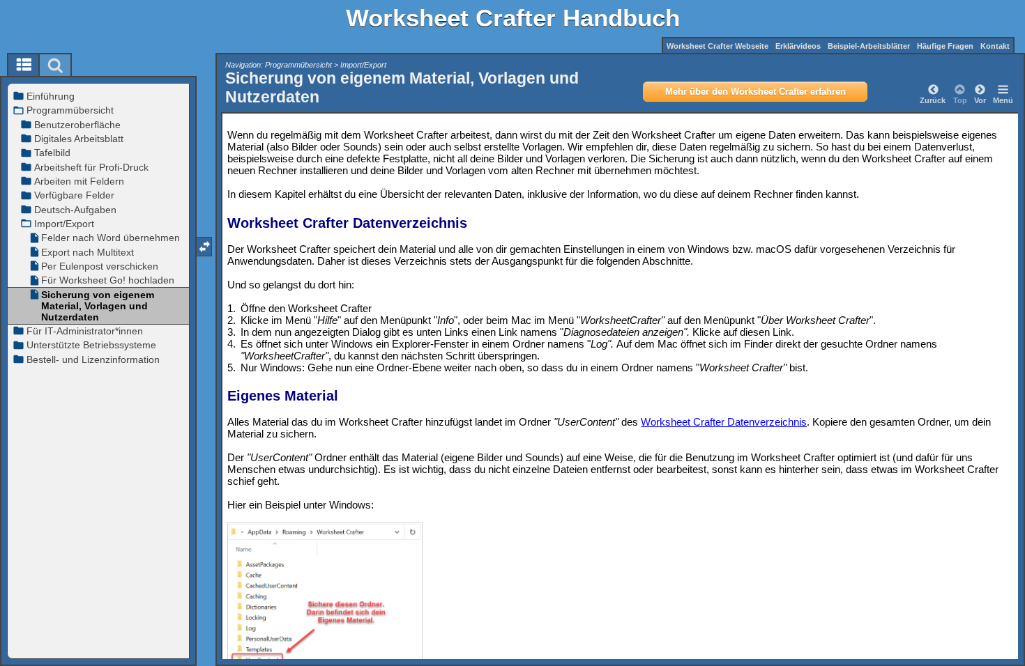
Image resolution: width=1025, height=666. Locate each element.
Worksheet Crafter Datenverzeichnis (724, 422)
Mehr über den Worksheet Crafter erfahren (755, 91)
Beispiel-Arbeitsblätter (869, 46)
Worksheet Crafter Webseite (717, 46)
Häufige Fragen (945, 46)
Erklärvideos (798, 46)
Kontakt (995, 46)
